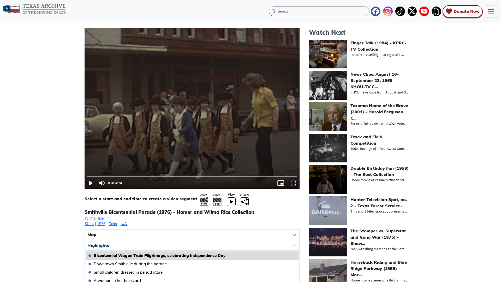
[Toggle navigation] (491, 11)
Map (91, 234)
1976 (101, 223)
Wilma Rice (94, 218)
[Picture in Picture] (281, 183)
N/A (124, 223)
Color (113, 223)
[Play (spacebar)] (91, 183)
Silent (89, 223)
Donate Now (467, 11)
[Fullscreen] (293, 183)
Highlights (98, 245)
